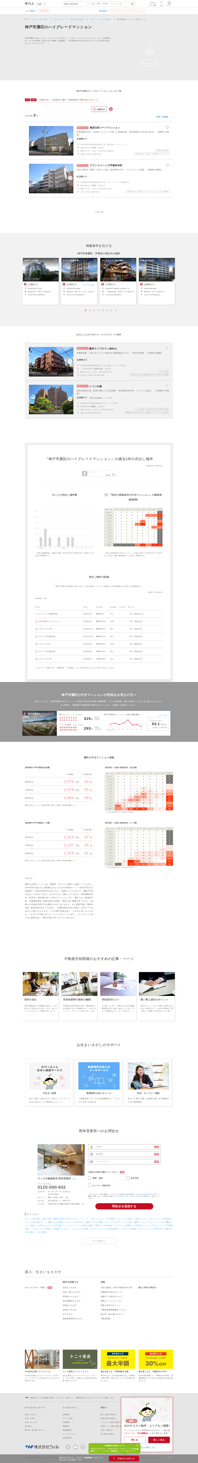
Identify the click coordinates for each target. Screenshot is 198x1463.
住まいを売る (30, 1418)
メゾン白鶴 (113, 403)
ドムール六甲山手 (75, 1222)
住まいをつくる (31, 1422)
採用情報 (66, 1438)
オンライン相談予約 (102, 1185)
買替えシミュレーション (112, 1301)
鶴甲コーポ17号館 (94, 1222)
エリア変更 (30, 11)
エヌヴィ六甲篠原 (129, 1229)
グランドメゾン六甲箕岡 (160, 1219)
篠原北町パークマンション (117, 144)
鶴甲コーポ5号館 (56, 1222)
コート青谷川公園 (84, 1225)
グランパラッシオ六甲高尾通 (105, 1229)
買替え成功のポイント (111, 1305)
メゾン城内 (30, 1225)
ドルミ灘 (127, 1222)
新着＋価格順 (162, 117)
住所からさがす (70, 1287)
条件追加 (103, 11)
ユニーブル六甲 (113, 1222)
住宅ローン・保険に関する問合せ (113, 1426)
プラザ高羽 (41, 1232)
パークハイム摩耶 (123, 1225)
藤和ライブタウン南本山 (116, 365)
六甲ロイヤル (44, 1225)
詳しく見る (159, 1440)
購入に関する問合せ (147, 1287)
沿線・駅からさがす (72, 1292)
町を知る (28, 1426)
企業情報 (66, 1422)
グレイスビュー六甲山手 (151, 1229)
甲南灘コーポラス (61, 1229)
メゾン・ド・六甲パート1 (91, 1219)
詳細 (74, 1179)
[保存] (161, 3)
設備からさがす (70, 1310)
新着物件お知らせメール (112, 1292)
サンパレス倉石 (125, 1219)
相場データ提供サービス (112, 1296)
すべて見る (98, 1241)
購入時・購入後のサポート (112, 1314)
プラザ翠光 (110, 1219)
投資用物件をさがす (72, 1301)
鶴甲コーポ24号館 (103, 1225)
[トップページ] (29, 4)
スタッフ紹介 (68, 1418)
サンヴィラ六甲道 (80, 1229)
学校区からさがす (71, 1296)
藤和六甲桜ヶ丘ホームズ (65, 1219)
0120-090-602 (52, 1187)
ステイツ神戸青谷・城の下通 (38, 1219)
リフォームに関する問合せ (111, 1422)
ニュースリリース (70, 1434)
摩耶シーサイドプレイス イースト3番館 (153, 1222)
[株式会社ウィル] (26, 19)
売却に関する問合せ (108, 1418)
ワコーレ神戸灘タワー (35, 1222)
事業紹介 (66, 1426)
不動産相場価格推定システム (113, 1310)
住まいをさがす (31, 1414)
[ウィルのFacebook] (69, 1448)
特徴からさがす (70, 1305)
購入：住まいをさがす (43, 1272)
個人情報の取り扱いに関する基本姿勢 (128, 1196)
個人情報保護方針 (146, 1194)
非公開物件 (88, 1457)
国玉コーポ (141, 1219)
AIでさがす (68, 1314)
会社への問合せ (107, 1430)
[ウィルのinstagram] (82, 1447)
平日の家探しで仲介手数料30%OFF (117, 1287)
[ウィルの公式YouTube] (76, 1448)
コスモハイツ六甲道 (41, 1229)
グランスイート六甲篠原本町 (118, 182)
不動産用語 (106, 1319)
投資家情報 (67, 1430)
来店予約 (135, 1178)
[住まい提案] (153, 3)
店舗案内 (66, 1414)
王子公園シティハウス (63, 1225)
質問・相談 (98, 1178)
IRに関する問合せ (107, 1434)
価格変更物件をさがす (73, 1319)
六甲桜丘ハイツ (141, 1225)
